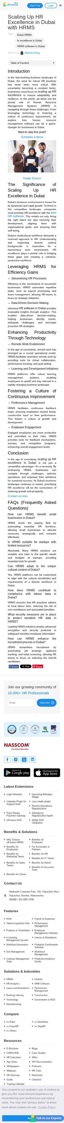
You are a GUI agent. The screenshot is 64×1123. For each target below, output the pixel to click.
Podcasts (37, 1066)
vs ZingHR (39, 1026)
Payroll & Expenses (44, 919)
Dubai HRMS (24, 34)
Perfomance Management (41, 989)
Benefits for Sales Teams (16, 864)
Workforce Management (41, 953)
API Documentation (42, 1061)
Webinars (11, 1070)
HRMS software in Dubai (31, 46)
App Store (12, 1061)
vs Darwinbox (41, 1022)
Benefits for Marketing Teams (15, 855)
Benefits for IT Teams (43, 858)
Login (51, 5)
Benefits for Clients (16, 874)
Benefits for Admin (41, 862)
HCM (9, 919)
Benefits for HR (40, 854)
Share (14, 666)
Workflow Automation (17, 944)
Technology (12, 999)
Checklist (36, 1079)
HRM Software (41, 983)
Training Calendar (16, 1084)
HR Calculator (14, 1057)
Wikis (35, 1057)
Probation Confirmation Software (46, 946)
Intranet (38, 979)
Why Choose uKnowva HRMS (15, 841)
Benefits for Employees (12, 848)
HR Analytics (13, 983)
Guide (10, 1079)
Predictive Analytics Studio (44, 960)
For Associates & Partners (41, 848)
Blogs (35, 1048)
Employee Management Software (46, 931)
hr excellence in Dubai (29, 40)
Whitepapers (13, 1066)
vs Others (11, 1030)
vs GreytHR (12, 1026)
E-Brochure (12, 1048)
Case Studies (39, 1053)
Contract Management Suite (17, 960)
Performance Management (41, 924)
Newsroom (37, 1075)
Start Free (35, 5)
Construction (40, 995)
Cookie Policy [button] (47, 1107)
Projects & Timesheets (18, 930)
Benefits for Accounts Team (43, 868)
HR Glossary (13, 1075)
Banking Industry (15, 995)
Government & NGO (44, 999)
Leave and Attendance (17, 988)
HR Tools (36, 1070)
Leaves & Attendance (45, 937)
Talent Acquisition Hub (17, 923)
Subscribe (45, 703)
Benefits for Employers (38, 841)
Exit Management (15, 951)
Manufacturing (13, 1004)
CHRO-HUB (13, 1053)
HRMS (9, 979)
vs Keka (10, 1022)
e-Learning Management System (17, 938)
